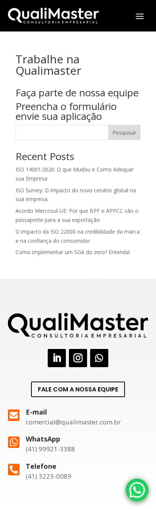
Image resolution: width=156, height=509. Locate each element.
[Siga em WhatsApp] (99, 358)
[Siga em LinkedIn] (57, 358)
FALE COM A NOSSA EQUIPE (78, 389)
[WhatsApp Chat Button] (137, 490)
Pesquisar (124, 132)
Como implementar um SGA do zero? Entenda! (73, 252)
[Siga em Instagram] (78, 358)
